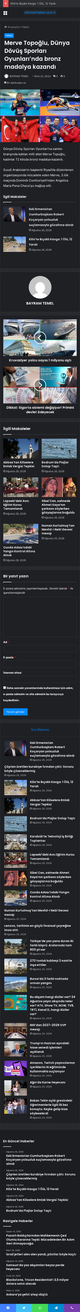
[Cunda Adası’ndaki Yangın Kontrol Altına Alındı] (20, 533)
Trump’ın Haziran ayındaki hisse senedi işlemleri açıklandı (49, 1047)
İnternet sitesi (12, 672)
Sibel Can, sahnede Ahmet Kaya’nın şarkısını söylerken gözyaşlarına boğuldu (58, 507)
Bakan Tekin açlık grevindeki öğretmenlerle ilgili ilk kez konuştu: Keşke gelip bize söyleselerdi (51, 1106)
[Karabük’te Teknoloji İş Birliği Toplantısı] (15, 842)
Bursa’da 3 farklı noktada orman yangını (49, 981)
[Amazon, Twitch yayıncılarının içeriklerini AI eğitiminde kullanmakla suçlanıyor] (15, 1068)
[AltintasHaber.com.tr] (40, 12)
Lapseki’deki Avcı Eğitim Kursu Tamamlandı (16, 505)
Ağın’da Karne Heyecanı (47, 1082)
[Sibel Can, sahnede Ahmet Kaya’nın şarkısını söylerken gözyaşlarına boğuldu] (59, 487)
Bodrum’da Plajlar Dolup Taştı (55, 464)
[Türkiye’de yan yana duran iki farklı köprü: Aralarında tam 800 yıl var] (15, 946)
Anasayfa (13, 27)
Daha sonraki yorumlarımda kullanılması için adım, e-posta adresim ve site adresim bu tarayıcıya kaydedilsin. (38, 694)
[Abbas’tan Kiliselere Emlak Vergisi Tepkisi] (20, 448)
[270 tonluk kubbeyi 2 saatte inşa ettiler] (15, 966)
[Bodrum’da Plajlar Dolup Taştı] (59, 448)
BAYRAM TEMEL (19, 76)
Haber (25, 27)
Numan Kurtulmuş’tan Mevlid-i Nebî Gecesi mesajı (58, 529)
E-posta (9, 657)
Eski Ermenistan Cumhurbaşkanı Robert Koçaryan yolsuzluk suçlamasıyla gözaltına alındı (52, 749)
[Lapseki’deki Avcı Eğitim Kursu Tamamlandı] (20, 487)
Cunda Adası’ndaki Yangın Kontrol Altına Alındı (19, 551)
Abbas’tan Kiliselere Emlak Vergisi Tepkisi (18, 464)
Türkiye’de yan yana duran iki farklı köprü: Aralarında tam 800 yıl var (51, 945)
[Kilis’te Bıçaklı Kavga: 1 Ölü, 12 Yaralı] (14, 244)
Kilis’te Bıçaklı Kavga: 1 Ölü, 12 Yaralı (33, 3)
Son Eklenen (40, 730)
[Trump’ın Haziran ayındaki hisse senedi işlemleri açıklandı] (15, 1048)
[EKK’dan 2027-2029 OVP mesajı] (15, 1030)
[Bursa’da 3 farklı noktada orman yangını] (15, 984)
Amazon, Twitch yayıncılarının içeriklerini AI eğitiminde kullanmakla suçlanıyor (52, 1067)
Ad (6, 642)
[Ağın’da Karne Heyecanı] (15, 1088)
